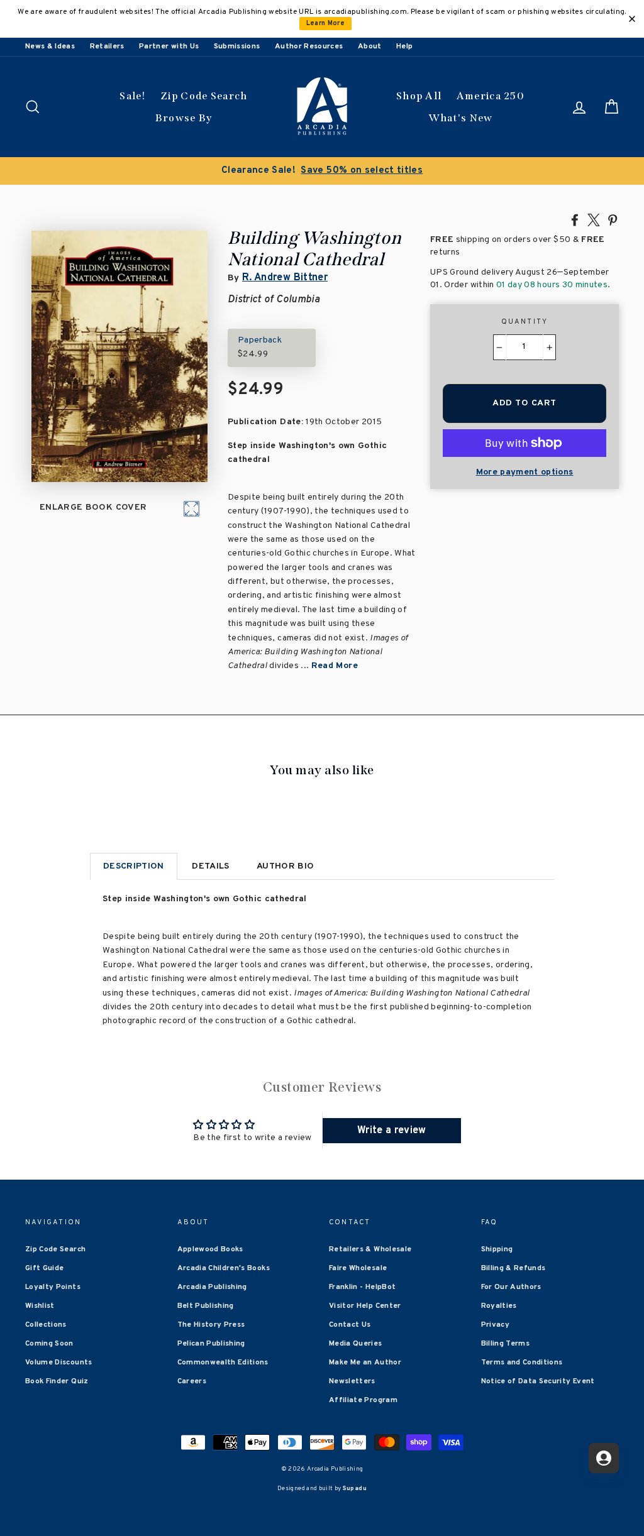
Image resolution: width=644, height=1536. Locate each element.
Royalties (499, 1306)
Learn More (325, 23)
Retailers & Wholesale (370, 1249)
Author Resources (309, 46)
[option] (322, 170)
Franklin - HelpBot (362, 1287)
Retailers (107, 46)
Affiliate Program (363, 1400)
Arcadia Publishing (212, 1287)
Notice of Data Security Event (538, 1381)
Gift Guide (44, 1268)
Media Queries (355, 1344)
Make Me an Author (365, 1363)
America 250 (491, 96)
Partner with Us (169, 46)
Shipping (497, 1249)
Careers (191, 1381)
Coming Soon (49, 1344)
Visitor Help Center (365, 1306)
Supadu (355, 1488)
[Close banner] (632, 19)
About (370, 46)
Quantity (524, 321)
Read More (334, 666)
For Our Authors (511, 1287)
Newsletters (352, 1381)
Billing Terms (505, 1344)
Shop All (418, 96)
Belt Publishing (205, 1306)
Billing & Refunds (513, 1268)
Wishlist (40, 1306)
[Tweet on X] (593, 219)
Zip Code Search (204, 96)
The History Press (211, 1325)
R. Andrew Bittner (285, 278)
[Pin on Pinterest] (612, 219)
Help (404, 46)
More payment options (525, 472)
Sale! (132, 96)
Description (133, 866)
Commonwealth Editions (223, 1363)
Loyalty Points (52, 1287)
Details (210, 866)
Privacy (495, 1325)
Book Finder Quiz (57, 1381)
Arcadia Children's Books (223, 1268)
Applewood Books (210, 1249)
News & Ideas (50, 46)
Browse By (184, 118)
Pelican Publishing (211, 1344)
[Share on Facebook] (575, 219)
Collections (46, 1325)
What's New (460, 118)
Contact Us (350, 1325)
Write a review (391, 1130)
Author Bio (285, 866)
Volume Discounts (58, 1363)
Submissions (237, 46)
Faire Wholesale (358, 1268)
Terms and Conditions (522, 1363)
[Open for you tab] (604, 1458)
